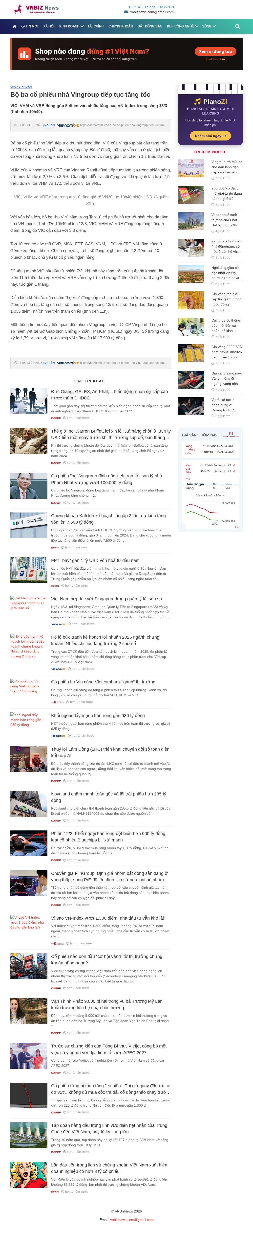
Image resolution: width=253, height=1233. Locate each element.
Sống (206, 26)
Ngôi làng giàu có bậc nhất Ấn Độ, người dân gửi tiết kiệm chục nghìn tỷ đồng (226, 278)
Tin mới (31, 26)
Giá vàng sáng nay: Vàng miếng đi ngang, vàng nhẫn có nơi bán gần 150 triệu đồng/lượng (226, 383)
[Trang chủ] (14, 26)
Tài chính (95, 26)
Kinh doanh (69, 26)
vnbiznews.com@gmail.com (152, 12)
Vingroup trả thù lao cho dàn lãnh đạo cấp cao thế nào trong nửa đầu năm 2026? (226, 172)
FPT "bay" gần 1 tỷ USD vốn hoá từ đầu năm (95, 560)
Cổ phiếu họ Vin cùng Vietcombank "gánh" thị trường (103, 681)
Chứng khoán (120, 26)
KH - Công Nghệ (180, 26)
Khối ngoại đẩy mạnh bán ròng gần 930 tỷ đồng (98, 715)
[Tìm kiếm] (238, 26)
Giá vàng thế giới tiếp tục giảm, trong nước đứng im (226, 299)
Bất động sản (150, 26)
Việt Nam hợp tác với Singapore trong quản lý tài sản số (106, 598)
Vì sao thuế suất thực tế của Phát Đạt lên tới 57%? (224, 220)
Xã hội (48, 26)
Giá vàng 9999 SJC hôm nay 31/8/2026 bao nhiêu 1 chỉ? (226, 352)
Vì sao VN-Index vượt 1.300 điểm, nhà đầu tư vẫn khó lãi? (108, 918)
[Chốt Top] (126, 54)
